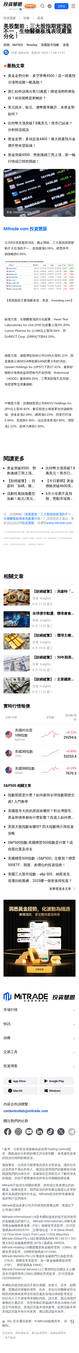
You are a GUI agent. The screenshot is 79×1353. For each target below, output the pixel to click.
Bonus (30, 6)
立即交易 (61, 6)
